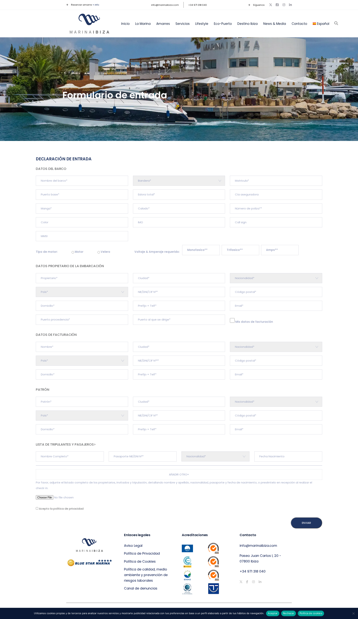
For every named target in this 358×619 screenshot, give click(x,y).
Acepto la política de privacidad (61, 509)
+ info (95, 5)
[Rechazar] (353, 613)
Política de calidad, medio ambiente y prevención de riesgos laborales (146, 575)
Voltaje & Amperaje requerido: (157, 252)
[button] (336, 23)
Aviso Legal (133, 545)
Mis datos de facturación (254, 322)
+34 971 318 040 (253, 571)
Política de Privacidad (142, 553)
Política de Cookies (140, 561)
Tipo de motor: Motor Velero (73, 252)
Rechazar (288, 613)
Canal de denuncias (140, 588)
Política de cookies (311, 613)
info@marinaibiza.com (258, 545)
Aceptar (272, 613)
